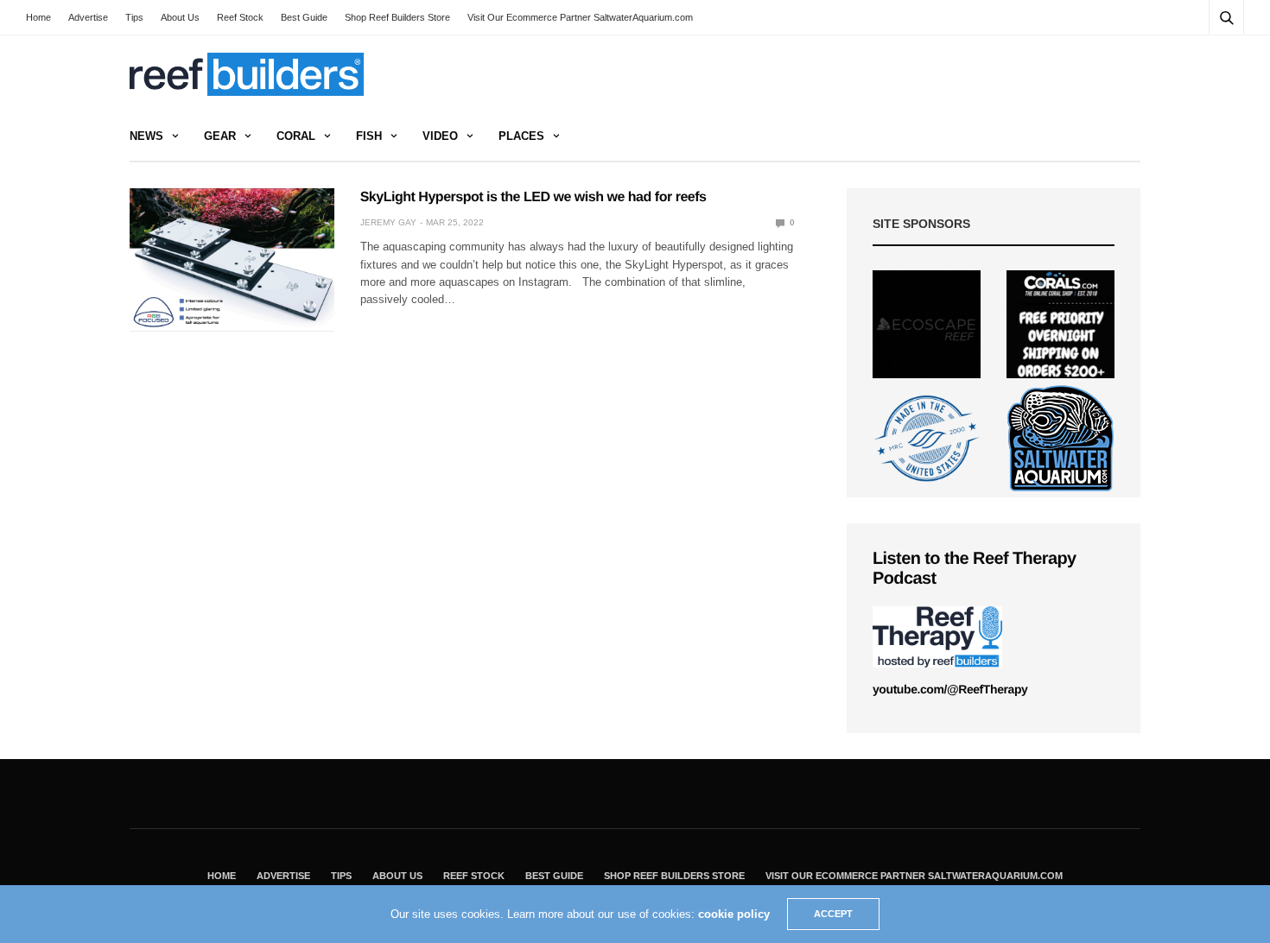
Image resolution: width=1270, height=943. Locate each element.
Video (440, 136)
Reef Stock (240, 17)
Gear (220, 136)
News (146, 136)
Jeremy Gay (388, 222)
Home (38, 17)
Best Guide (304, 17)
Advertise (88, 17)
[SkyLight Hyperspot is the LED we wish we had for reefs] (232, 260)
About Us (180, 17)
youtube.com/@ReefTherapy (950, 689)
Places (521, 136)
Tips (134, 17)
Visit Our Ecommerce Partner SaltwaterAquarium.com (580, 17)
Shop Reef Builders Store (397, 17)
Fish (369, 136)
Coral (295, 136)
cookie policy (734, 914)
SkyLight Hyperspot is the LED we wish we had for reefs (533, 197)
